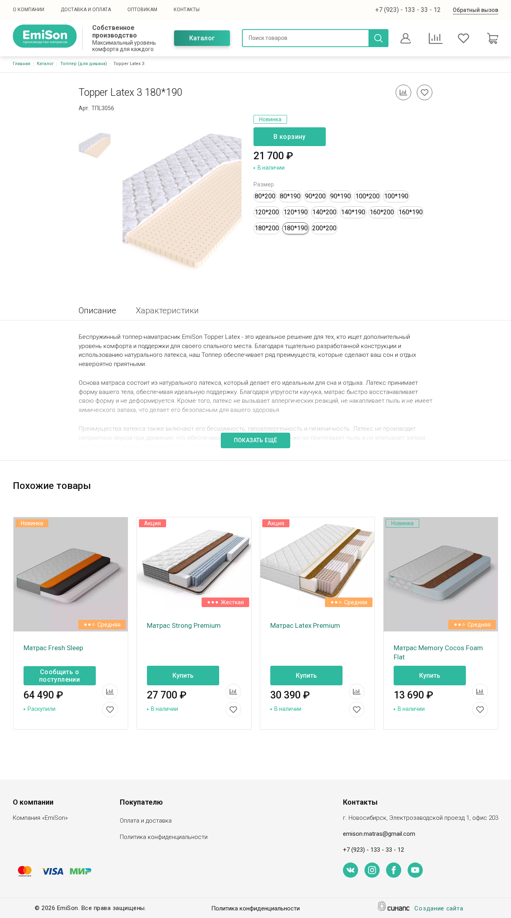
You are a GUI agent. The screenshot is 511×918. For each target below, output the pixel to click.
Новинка (270, 119)
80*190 (290, 196)
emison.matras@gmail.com (379, 833)
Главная (21, 63)
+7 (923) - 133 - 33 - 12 (408, 10)
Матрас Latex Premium (305, 625)
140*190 (353, 212)
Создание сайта (438, 908)
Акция (152, 523)
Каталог (202, 38)
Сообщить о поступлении (59, 675)
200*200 (324, 228)
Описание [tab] (97, 310)
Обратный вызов (475, 10)
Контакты (187, 9)
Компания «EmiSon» (40, 817)
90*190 (340, 196)
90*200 (315, 196)
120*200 (267, 212)
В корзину (289, 136)
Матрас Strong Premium (184, 625)
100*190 (396, 196)
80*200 (265, 196)
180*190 (295, 228)
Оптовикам (142, 9)
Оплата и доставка (146, 820)
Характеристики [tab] (167, 310)
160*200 (382, 212)
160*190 (410, 212)
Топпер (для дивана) (83, 63)
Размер (264, 184)
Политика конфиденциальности (164, 837)
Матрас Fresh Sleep (53, 648)
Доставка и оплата (86, 9)
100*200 (367, 196)
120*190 (295, 212)
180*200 (267, 228)
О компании (28, 9)
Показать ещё (255, 440)
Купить (183, 675)
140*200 (324, 212)
